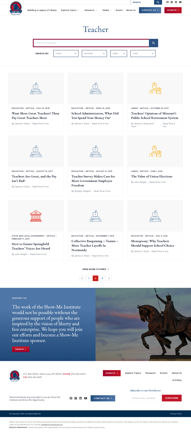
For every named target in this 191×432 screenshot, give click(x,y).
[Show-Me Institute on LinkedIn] (176, 2)
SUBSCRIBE (171, 398)
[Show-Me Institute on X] (172, 2)
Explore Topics (68, 10)
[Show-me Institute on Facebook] (167, 2)
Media (105, 10)
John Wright (140, 182)
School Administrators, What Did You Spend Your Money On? (95, 115)
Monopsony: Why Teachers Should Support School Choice (152, 243)
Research (89, 10)
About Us (131, 10)
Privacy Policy (176, 414)
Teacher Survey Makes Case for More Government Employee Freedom (93, 180)
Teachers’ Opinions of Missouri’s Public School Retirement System (154, 115)
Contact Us (149, 10)
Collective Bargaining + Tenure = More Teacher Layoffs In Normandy (95, 245)
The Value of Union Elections (151, 176)
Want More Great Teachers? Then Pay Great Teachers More (35, 115)
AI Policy (177, 380)
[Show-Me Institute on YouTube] (180, 2)
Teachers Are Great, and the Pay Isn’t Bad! (34, 178)
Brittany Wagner (83, 191)
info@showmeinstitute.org (52, 424)
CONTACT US (101, 398)
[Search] (153, 43)
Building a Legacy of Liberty (42, 10)
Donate (171, 10)
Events (119, 10)
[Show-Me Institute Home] (15, 8)
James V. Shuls (22, 123)
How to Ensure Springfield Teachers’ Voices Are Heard (31, 246)
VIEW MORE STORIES (94, 269)
